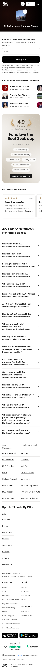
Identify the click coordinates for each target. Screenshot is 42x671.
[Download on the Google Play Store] (28, 635)
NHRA (15, 573)
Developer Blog (27, 615)
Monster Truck (27, 472)
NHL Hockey (7, 485)
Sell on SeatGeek (9, 620)
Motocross (25, 479)
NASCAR (24, 453)
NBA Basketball (9, 453)
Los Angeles (7, 532)
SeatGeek (6, 573)
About (5, 587)
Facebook (25, 591)
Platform (25, 611)
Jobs (4, 591)
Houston (5, 551)
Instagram (25, 595)
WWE (4, 472)
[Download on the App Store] (10, 635)
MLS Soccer (7, 492)
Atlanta (5, 558)
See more (29, 211)
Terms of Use (34, 72)
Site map (21, 659)
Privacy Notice (7, 72)
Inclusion (6, 595)
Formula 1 (25, 460)
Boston (5, 526)
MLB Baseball (8, 466)
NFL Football (8, 460)
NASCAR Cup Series (30, 485)
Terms (4, 659)
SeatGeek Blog (8, 607)
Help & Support (8, 616)
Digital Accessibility (10, 603)
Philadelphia (7, 564)
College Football (9, 479)
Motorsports (8, 498)
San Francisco (8, 545)
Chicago (5, 539)
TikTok (24, 599)
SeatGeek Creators (10, 628)
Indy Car (24, 466)
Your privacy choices (30, 655)
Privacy (12, 659)
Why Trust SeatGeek (11, 599)
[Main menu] (38, 3)
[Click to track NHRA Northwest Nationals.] (25, 11)
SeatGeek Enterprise (11, 624)
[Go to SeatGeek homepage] (5, 3)
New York (6, 519)
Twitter (24, 587)
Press (4, 611)
